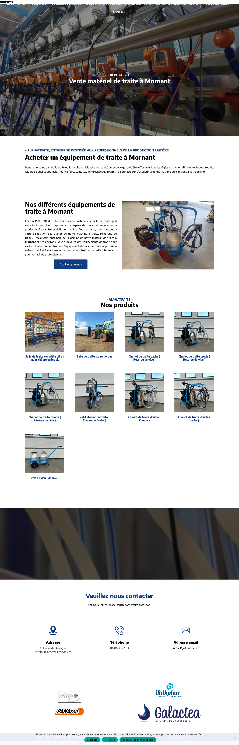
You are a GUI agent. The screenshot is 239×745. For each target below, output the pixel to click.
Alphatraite (15, 3)
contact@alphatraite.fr (186, 648)
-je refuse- (110, 739)
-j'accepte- (92, 739)
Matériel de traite (66, 3)
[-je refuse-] (234, 737)
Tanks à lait (38, 3)
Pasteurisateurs (138, 3)
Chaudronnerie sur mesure (177, 3)
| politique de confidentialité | (138, 739)
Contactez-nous (71, 264)
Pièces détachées (216, 3)
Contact (119, 12)
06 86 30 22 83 (119, 648)
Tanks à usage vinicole (103, 3)
